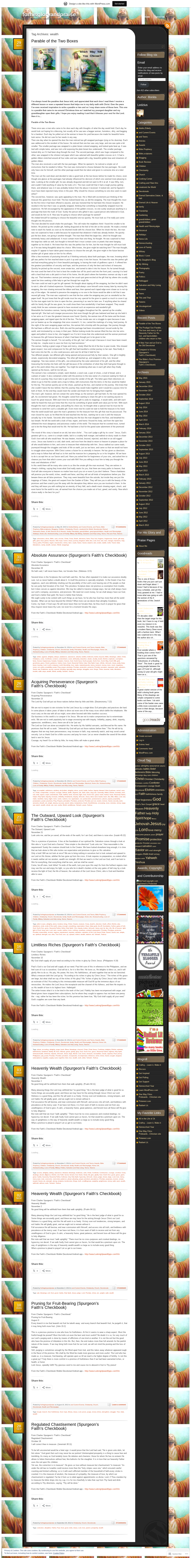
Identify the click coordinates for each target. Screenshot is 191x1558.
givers (68, 1051)
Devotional (139, 790)
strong (55, 1181)
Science (142, 289)
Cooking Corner (145, 179)
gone (46, 928)
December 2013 (145, 437)
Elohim (105, 659)
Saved (108, 932)
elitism (106, 792)
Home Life (43, 533)
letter (87, 540)
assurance (71, 657)
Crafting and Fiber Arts (148, 183)
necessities (97, 1053)
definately (76, 659)
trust (151, 854)
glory (77, 1051)
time (53, 934)
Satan (79, 543)
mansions (117, 540)
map (122, 540)
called (119, 657)
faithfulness (37, 1051)
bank (62, 1049)
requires (71, 932)
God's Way (104, 661)
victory (119, 803)
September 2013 (146, 449)
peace (147, 834)
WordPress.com (146, 753)
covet (70, 659)
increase (54, 797)
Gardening (143, 215)
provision (104, 667)
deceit (42, 1175)
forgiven (101, 538)
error (123, 792)
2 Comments (121, 1523)
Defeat (64, 792)
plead (69, 1179)
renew (94, 1412)
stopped (118, 1056)
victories (113, 803)
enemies (118, 792)
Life (110, 928)
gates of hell (121, 926)
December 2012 (145, 487)
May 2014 (143, 416)
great (97, 794)
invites (85, 928)
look (47, 930)
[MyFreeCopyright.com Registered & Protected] (150, 884)
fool (96, 538)
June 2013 (143, 462)
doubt (100, 659)
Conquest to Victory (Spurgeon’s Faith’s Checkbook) (147, 352)
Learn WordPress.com (148, 1090)
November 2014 (145, 390)
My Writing (78, 533)
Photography (144, 268)
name (59, 799)
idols (70, 1528)
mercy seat (36, 1179)
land (96, 797)
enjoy (59, 926)
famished (45, 1051)
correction (40, 1528)
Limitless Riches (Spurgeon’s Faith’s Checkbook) (75, 945)
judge (100, 1177)
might (50, 799)
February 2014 (145, 428)
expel (47, 794)
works (60, 805)
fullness (62, 1051)
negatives (119, 665)
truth (79, 1181)
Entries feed (144, 744)
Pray (59, 667)
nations (64, 799)
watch (38, 805)
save (154, 846)
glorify (73, 1051)
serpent (90, 543)
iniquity (75, 797)
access (39, 1172)
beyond (101, 657)
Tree (118, 1412)
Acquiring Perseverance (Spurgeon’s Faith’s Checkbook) (64, 684)
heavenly (45, 1177)
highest (111, 1051)
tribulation (117, 669)
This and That (111, 533)
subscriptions (37, 1058)
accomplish (41, 790)
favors (67, 1175)
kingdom (82, 540)
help (85, 663)
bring (65, 924)
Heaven (52, 540)
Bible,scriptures (45, 529)
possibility (48, 667)
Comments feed (146, 749)
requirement (64, 932)
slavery (55, 803)
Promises (45, 543)
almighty (50, 657)
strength (44, 934)
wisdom (88, 934)
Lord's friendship (64, 665)
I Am (75, 928)
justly (118, 663)
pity (42, 1056)
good (113, 1175)
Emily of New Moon (145, 560)
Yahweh (65, 671)
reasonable (43, 932)
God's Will (112, 661)
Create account (145, 736)
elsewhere (36, 926)
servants (36, 803)
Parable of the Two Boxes (54, 41)
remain (121, 1179)
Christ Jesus (92, 1049)
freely (85, 1175)
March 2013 (144, 475)
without (41, 1183)
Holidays (36, 533)
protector (91, 667)
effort (109, 924)
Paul (115, 1053)
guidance (53, 663)
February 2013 (145, 479)
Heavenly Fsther (54, 1177)
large (70, 1053)
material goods (85, 665)
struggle (113, 1412)
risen (70, 543)
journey (75, 540)
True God (59, 934)
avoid (81, 790)
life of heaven (117, 928)
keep (123, 663)
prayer (63, 667)
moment (98, 665)
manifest (40, 799)
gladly (96, 1175)
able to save (41, 924)
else (118, 924)
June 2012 (143, 512)
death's (92, 924)
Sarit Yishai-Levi (145, 576)
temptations (78, 803)
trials (118, 543)
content (55, 659)
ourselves (82, 930)
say (39, 669)
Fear (92, 538)
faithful (65, 794)
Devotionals (98, 529)
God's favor (78, 661)
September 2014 (146, 399)
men (54, 930)
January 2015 (144, 382)
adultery (56, 790)
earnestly (100, 792)
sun (49, 934)
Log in (141, 740)
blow (106, 790)
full (89, 1175)
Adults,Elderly (73, 527)
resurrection (58, 543)
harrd (101, 794)
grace (42, 663)
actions (137, 766)
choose (60, 538)
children (154, 775)
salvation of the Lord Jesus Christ (93, 932)
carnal (118, 790)
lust (102, 540)
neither (65, 930)
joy (163, 824)
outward (89, 930)
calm (84, 1172)
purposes (109, 1179)
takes (72, 803)
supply (51, 1058)
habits (39, 1177)
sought (112, 1056)
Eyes (87, 926)
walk (39, 671)
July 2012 (143, 508)
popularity (116, 799)
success (61, 803)
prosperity (94, 1528)
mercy (35, 543)
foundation (106, 926)
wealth (48, 545)
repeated (111, 667)
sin (46, 803)
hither (63, 928)
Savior (84, 543)
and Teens (96, 527)
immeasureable (38, 1053)
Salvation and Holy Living (92, 533)
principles (66, 801)
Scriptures (44, 669)
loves (84, 1053)
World (59, 545)
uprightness (103, 1181)
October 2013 (144, 445)
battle (85, 790)
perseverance (96, 799)
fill (54, 1051)
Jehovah (108, 663)
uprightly (95, 1181)
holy (69, 1177)
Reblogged (143, 281)
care (149, 775)
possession (37, 801)
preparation (96, 930)
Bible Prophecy (100, 781)
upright (102, 1293)
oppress (110, 1053)
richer (97, 1056)
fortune (66, 661)
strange (79, 669)
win (52, 805)
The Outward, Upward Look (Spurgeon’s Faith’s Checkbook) (67, 817)
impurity (48, 797)
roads (74, 543)
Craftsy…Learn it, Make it (150, 1065)
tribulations (36, 545)
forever (39, 661)
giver (38, 540)
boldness (79, 1172)
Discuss (142, 1069)
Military (72, 533)
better (96, 657)
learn (105, 797)
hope (61, 540)
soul (151, 850)
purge (89, 1412)
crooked (118, 1172)
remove (104, 801)
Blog (145, 775)
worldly (59, 671)
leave (35, 665)
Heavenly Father (77, 663)
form (57, 1051)
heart (69, 663)
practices (49, 801)
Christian (148, 779)
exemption (119, 659)
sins (95, 543)
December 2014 (145, 386)
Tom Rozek (143, 647)
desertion (83, 659)
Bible (52, 538)
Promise (76, 667)
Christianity (69, 529)
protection (83, 667)
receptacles (73, 1056)
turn (64, 934)
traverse (106, 669)
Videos (142, 310)
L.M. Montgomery (145, 563)
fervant (72, 1175)
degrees (75, 792)
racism (99, 801)
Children (61, 529)
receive (50, 932)
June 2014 (143, 411)
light (124, 928)
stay (74, 669)
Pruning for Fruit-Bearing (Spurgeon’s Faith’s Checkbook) (65, 1305)
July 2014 (143, 407)
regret (52, 543)
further (113, 926)
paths (39, 543)
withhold (35, 1183)
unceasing (101, 803)
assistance (63, 657)
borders (60, 924)
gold (118, 661)
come (42, 659)
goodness (36, 663)
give (92, 1175)
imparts (53, 1053)
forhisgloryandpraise (49, 14)
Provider (97, 667)
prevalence (94, 1179)
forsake (54, 661)
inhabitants (68, 797)
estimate (120, 1049)
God (42, 540)
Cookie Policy (58, 1553)
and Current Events (85, 527)
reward (35, 1181)
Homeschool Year (146, 1086)
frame (81, 1175)
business (112, 790)
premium (87, 1179)
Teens (103, 533)
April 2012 (143, 521)
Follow (143, 84)
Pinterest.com (145, 1101)
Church (75, 529)
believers (90, 657)
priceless (70, 667)
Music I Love (144, 256)
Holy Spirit (91, 663)
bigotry (96, 790)
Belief (153, 769)
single (50, 803)
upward (71, 934)
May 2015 (143, 378)
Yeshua (71, 671)
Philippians (36, 1056)
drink (83, 792)
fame (88, 538)
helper (35, 797)
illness (70, 1412)
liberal (75, 1053)
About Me (160, 17)
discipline (48, 1528)
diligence (48, 1175)
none (70, 930)
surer (56, 1058)
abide (39, 657)
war (34, 805)
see (118, 932)
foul (76, 1175)
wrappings (65, 545)
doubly (95, 659)
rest (159, 843)
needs (59, 930)
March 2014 (144, 424)
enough (65, 926)
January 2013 (144, 483)
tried (66, 1058)
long (43, 930)
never (35, 667)
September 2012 (146, 500)
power (55, 667)
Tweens (119, 533)
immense (47, 1053)
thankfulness (92, 803)
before (90, 790)
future (115, 538)
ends (42, 926)
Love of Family (64, 533)
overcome (48, 1179)
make (77, 665)
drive (88, 792)
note (42, 1179)
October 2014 (144, 395)
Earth (104, 924)
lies (91, 540)
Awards (97, 647)
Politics (51, 785)
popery (110, 799)
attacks (78, 657)
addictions (49, 790)
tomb (109, 543)
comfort (146, 783)
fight (80, 794)
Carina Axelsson (145, 613)
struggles (86, 669)
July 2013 (143, 458)
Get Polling (143, 1077)
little (112, 797)
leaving (39, 665)
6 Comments (121, 527)
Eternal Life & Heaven (58, 531)
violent (77, 934)
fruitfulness (55, 1412)
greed (46, 540)
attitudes (139, 769)
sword (67, 803)
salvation (122, 667)
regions (56, 932)
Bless (67, 1049)
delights (108, 1049)
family (69, 531)
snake (99, 543)
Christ (66, 538)
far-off (100, 926)
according (45, 1049)
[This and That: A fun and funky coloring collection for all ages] (161, 687)
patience (64, 1179)
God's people (87, 661)
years (84, 805)
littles (116, 797)
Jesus (70, 540)
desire (90, 659)
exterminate (54, 794)
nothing (75, 930)
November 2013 (145, 441)
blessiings (73, 1049)
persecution (87, 799)
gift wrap (121, 538)
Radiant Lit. (144, 1105)
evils (37, 794)
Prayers (60, 801)
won (55, 805)
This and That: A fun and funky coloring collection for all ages (146, 682)
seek (121, 801)
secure (51, 669)
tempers (61, 1181)
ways (44, 671)
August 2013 (144, 454)
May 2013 (143, 466)
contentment (63, 659)
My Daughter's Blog (147, 260)
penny (120, 1053)
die (80, 792)
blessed (101, 790)
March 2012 (144, 525)
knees (105, 1177)
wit (93, 934)
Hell (57, 540)
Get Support (144, 1082)
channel (80, 1049)
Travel (114, 543)
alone (47, 538)
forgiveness (108, 538)
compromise (44, 792)
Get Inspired (144, 1073)
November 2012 (145, 491)
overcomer (56, 1179)
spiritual (38, 934)
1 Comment (121, 647)
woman (53, 545)
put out (93, 801)
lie (104, 928)
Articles (142, 141)
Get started (119, 4)
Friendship (75, 531)
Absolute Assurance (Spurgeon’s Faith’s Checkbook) (79, 555)
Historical (88, 783)
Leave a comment (119, 1405)
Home (147, 17)
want (118, 1181)
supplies (45, 1058)
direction (99, 924)
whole (48, 805)
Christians (36, 659)
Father (54, 1528)
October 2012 (144, 496)
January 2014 (144, 433)
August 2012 (144, 504)
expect (42, 794)
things (96, 669)
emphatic (111, 659)
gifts (34, 540)
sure (91, 669)
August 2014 (144, 403)
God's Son (96, 661)
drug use (93, 792)
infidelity (61, 797)
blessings (113, 657)
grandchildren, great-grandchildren (91, 531)
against (44, 657)
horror (65, 540)
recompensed (82, 1056)
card (55, 538)
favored (75, 794)
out (38, 667)
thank (85, 803)
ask (38, 1293)
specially (69, 669)
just (101, 928)
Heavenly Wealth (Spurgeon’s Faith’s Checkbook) (76, 1068)
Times (101, 669)
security (115, 801)
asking (51, 1172)
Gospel (149, 804)
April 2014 (143, 420)
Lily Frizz (142, 687)
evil (34, 794)
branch (44, 1412)
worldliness (71, 805)
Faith (60, 794)
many (46, 799)
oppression (75, 799)
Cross (71, 538)
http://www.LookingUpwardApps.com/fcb (102, 613)
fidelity (51, 1051)
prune (84, 1412)
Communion (104, 1172)
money (104, 665)
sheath (42, 803)
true (70, 1058)
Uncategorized (145, 306)
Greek (47, 663)
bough (39, 1412)
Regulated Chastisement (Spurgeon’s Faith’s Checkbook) (65, 1426)
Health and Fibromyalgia (112, 531)
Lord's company (52, 665)
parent (88, 1528)
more (109, 665)
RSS (166, 27)
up (67, 934)
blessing (156, 772)
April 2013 (143, 470)
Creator (75, 924)
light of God (37, 930)
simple (122, 932)
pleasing (75, 1179)
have (64, 663)
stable (104, 543)
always (56, 657)
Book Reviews (145, 162)
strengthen (105, 1412)
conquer (52, 792)
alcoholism (63, 790)
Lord (94, 540)
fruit (49, 1412)
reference (91, 1056)
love (98, 540)
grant (122, 1175)
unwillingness (86, 1181)
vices (107, 803)
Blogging (55, 529)
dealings (36, 1175)
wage (123, 803)
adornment (40, 538)
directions (82, 538)
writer (84, 1058)
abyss (39, 1049)
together (61, 1058)
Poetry (141, 272)
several (56, 669)
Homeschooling (53, 533)
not (69, 799)
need (113, 665)
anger (58, 1049)
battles (84, 657)
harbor (60, 663)
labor (92, 797)
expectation (81, 926)
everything (72, 926)
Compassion (141, 786)
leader (100, 797)
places (104, 799)
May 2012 (143, 517)
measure (90, 1053)
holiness (64, 1177)
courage (58, 792)
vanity (43, 545)
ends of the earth (51, 926)
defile (70, 792)
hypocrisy (82, 1177)
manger (110, 540)
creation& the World (86, 529)
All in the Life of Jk (147, 1119)
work (79, 1058)
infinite (102, 663)
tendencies (68, 1181)
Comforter (48, 659)
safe (116, 667)
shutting (63, 669)
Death (76, 538)
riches (65, 543)
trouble (35, 671)
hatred (106, 794)
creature (81, 924)
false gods (93, 926)
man (105, 540)
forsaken (60, 661)
